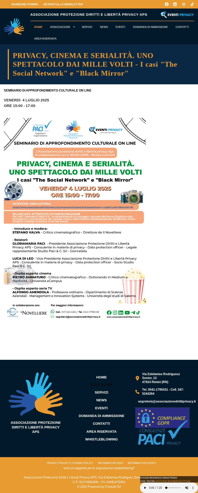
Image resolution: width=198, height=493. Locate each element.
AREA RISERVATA (101, 431)
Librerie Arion (161, 481)
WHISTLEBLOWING (101, 439)
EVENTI (101, 408)
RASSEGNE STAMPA (24, 4)
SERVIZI (101, 392)
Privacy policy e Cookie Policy (70, 463)
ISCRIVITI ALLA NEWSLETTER (63, 4)
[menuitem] (38, 27)
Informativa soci (110, 463)
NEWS (101, 400)
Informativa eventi (142, 463)
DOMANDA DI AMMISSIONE (101, 416)
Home (101, 377)
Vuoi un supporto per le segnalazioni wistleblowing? (99, 468)
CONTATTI (101, 424)
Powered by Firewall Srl (104, 486)
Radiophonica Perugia (180, 481)
